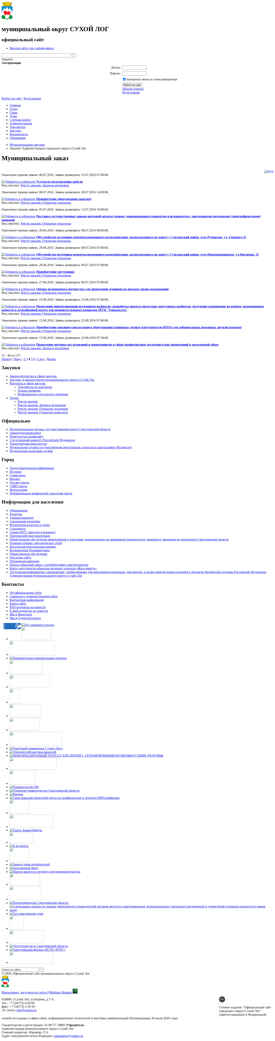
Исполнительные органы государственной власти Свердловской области (60, 429)
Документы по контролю (35, 387)
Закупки (15, 130)
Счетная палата (20, 119)
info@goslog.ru (26, 1010)
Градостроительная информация (32, 468)
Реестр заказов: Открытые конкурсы (43, 412)
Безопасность (19, 134)
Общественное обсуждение (28, 554)
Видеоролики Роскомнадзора (30, 550)
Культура (16, 514)
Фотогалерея (18, 489)
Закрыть (7, 59)
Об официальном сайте (26, 592)
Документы (18, 127)
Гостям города (19, 482)
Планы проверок (29, 390)
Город (14, 109)
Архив (14, 398)
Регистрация (131, 92)
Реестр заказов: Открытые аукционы (46, 202)
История (15, 471)
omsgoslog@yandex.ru (68, 1036)
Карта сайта (18, 603)
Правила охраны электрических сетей (36, 543)
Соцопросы (18, 528)
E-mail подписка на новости (29, 610)
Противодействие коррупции (30, 535)
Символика (17, 475)
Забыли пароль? (133, 88)
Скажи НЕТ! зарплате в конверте (32, 532)
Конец (51, 359)
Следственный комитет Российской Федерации (42, 440)
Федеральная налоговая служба (31, 451)
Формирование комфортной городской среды (41, 493)
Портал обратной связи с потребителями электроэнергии (49, 564)
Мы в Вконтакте (21, 614)
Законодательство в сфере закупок (33, 376)
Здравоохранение (22, 517)
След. (41, 359)
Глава (13, 112)
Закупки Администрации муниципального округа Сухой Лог (52, 379)
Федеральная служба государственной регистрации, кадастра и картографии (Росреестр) (71, 447)
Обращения (18, 138)
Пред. (18, 359)
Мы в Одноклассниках (25, 618)
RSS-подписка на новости (28, 607)
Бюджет (15, 479)
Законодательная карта (25, 433)
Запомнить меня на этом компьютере (151, 79)
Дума (13, 116)
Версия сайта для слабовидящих (32, 48)
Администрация (21, 123)
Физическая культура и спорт (30, 525)
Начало (6, 359)
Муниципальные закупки (27, 144)
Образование (19, 510)
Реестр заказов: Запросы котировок (45, 185)
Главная (15, 105)
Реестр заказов (28, 401)
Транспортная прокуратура (28, 443)
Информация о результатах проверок (43, 394)
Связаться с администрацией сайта (34, 596)
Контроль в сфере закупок (27, 383)
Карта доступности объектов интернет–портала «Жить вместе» (53, 568)
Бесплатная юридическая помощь (33, 546)
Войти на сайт (11, 98)
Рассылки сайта (20, 557)
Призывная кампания (24, 561)
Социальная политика (25, 521)
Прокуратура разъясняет (26, 436)
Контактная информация (27, 600)
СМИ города (18, 486)
